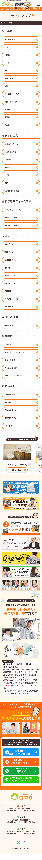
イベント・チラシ (11, 299)
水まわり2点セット (12, 152)
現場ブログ (8, 252)
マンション (8, 109)
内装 (6, 86)
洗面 (6, 70)
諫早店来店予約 (10, 418)
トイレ (7, 63)
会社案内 (8, 344)
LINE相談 (8, 425)
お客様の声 (8, 306)
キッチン (8, 47)
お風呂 (7, 55)
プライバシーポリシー (13, 375)
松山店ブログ (9, 283)
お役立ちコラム (10, 260)
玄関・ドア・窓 (10, 101)
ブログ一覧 (8, 244)
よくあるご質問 (10, 368)
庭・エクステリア (11, 94)
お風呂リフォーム (11, 217)
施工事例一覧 (9, 39)
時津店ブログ (9, 267)
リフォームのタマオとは (14, 352)
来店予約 (8, 402)
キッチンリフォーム (12, 210)
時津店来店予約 (10, 410)
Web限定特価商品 (11, 191)
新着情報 (8, 291)
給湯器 (7, 117)
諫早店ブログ (9, 275)
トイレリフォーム (11, 225)
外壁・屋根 (8, 78)
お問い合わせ (9, 394)
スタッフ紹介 (9, 360)
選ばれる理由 (9, 325)
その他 (7, 125)
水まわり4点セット (12, 144)
